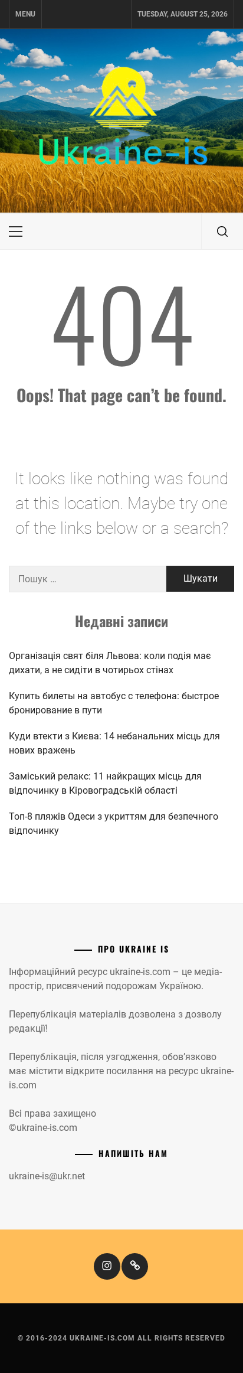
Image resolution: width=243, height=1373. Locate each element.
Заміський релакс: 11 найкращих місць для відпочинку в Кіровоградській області (105, 783)
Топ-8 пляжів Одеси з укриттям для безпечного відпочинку (113, 823)
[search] (222, 231)
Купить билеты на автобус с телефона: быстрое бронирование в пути (114, 703)
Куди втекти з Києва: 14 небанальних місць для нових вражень (114, 743)
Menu (25, 14)
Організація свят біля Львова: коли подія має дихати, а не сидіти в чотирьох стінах (110, 663)
